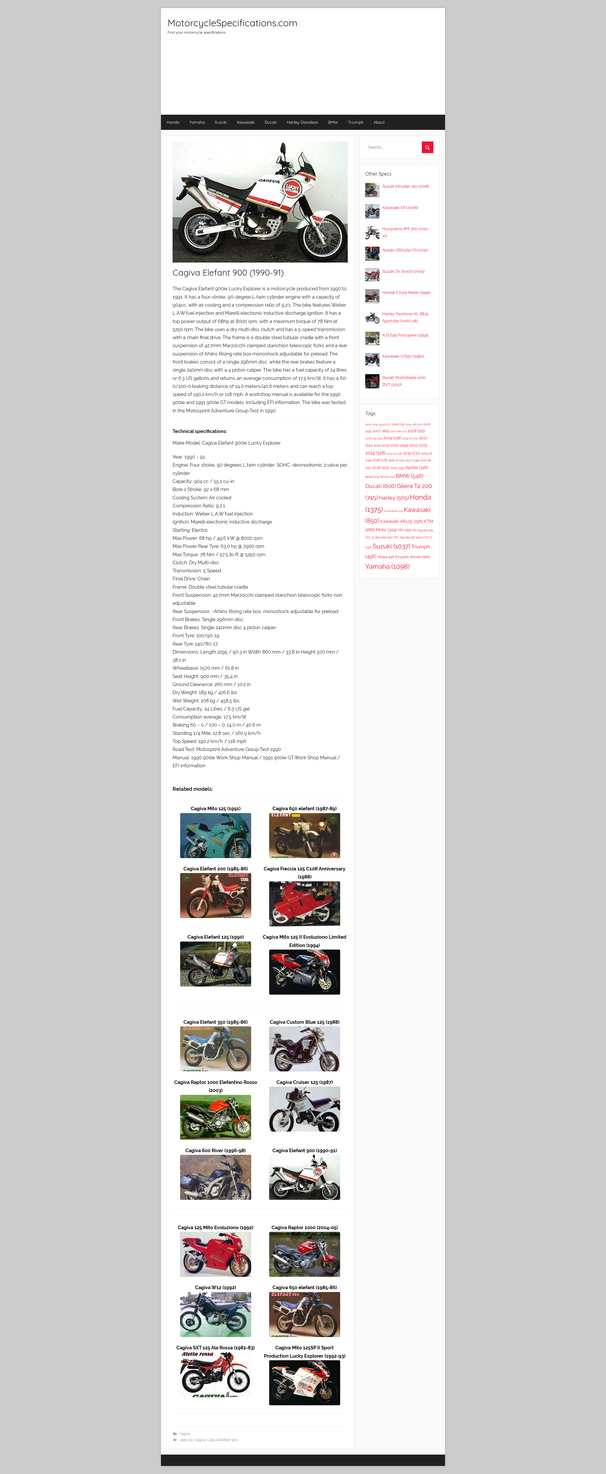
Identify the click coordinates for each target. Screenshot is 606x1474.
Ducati (271, 122)
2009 (392, 438)
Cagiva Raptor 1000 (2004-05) (305, 1227)
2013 (419, 445)
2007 (381, 431)
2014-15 (394, 453)
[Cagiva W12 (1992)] (215, 1296)
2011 (381, 445)
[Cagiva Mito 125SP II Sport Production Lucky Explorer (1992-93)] (304, 1364)
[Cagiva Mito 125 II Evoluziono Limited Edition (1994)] (304, 953)
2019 (397, 468)
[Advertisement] (303, 79)
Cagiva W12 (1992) (215, 1287)
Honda (173, 122)
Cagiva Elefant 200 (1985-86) (215, 869)
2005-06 (413, 424)
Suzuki (221, 122)
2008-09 (373, 438)
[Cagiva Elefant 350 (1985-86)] (215, 1030)
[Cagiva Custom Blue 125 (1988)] (304, 1030)
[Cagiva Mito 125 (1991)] (215, 817)
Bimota (387, 476)
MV (404, 530)
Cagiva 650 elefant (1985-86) (304, 1287)
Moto (386, 529)
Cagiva (184, 1434)
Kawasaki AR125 (401, 521)
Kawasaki (246, 122)
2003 (371, 424)
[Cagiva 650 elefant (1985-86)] (304, 1296)
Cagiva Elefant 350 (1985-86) (215, 1022)
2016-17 (396, 460)
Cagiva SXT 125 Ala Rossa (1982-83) (215, 1348)
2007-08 (398, 431)
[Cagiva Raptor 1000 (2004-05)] (304, 1235)
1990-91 (186, 1440)
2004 (385, 424)
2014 (375, 452)
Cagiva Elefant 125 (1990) (215, 937)
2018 (380, 467)
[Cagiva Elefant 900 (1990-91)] (304, 1158)
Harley (394, 498)
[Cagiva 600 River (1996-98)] (215, 1158)
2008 (416, 431)
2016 (380, 460)
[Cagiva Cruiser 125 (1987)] (304, 1090)
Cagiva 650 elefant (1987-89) (304, 808)
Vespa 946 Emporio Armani (403, 557)
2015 (411, 453)
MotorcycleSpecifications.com (232, 23)
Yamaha (197, 122)
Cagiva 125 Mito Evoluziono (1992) (215, 1227)
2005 (398, 424)
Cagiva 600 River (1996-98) (215, 1150)
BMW (333, 122)
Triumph (356, 122)
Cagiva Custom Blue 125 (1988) (304, 1022)
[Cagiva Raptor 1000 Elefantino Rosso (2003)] (215, 1098)
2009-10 (410, 438)
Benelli (372, 476)
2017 (412, 460)
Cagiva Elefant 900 (222, 1440)
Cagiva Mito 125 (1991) (216, 808)
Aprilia (416, 467)
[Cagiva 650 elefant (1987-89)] (304, 817)
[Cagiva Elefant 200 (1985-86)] (215, 877)
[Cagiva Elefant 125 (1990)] (215, 945)
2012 (399, 445)
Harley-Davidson (302, 122)
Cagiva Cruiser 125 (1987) (304, 1082)
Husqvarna (393, 511)
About (379, 122)
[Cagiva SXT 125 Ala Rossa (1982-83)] (215, 1356)
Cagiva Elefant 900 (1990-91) (304, 1150)
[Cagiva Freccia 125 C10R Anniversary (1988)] (304, 885)
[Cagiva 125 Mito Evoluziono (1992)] (215, 1235)
